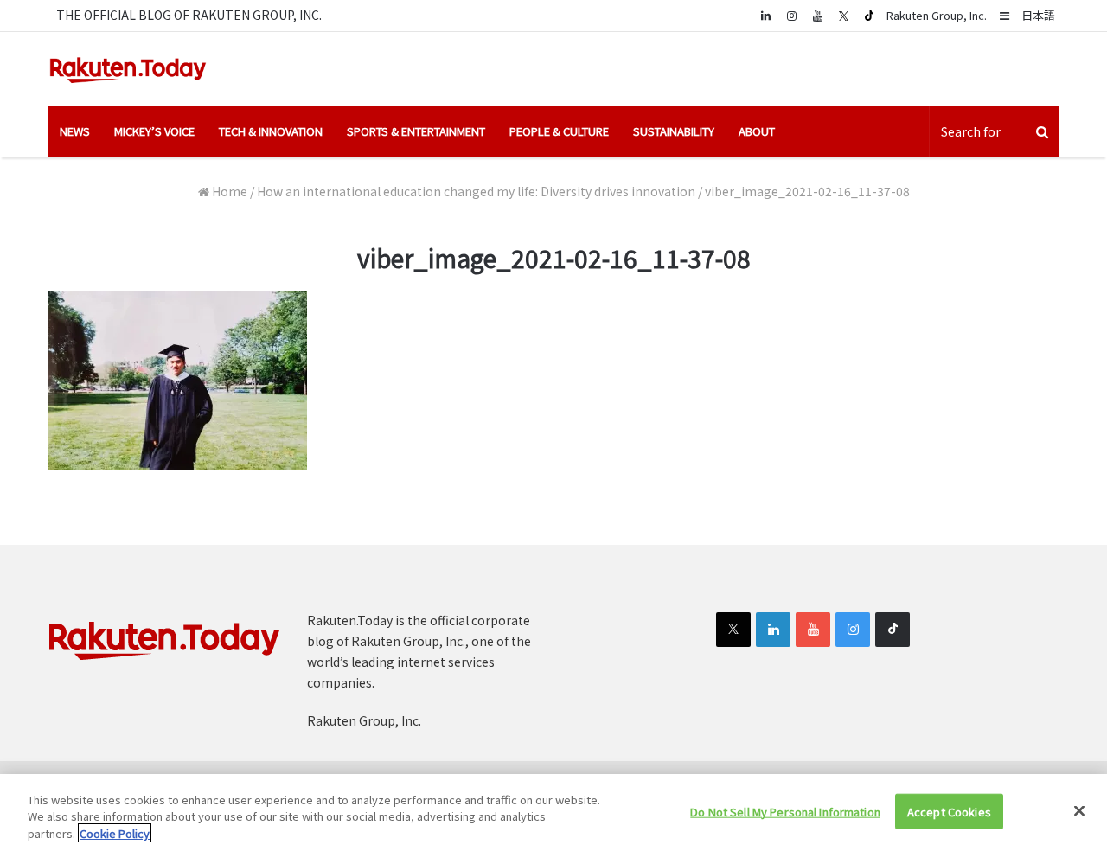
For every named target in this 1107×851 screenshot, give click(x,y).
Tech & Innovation (271, 131)
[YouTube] (817, 15)
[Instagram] (791, 15)
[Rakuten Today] (128, 69)
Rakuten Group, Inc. (936, 15)
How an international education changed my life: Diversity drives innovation (476, 191)
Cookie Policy (115, 833)
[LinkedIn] (773, 629)
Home (228, 191)
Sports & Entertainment (416, 131)
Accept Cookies (949, 811)
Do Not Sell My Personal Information (785, 811)
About (757, 131)
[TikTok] (869, 15)
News (75, 131)
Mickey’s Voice (154, 131)
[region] (553, 812)
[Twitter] (843, 15)
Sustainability (673, 131)
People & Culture (559, 131)
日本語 (1038, 15)
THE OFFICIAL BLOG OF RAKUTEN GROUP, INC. (189, 14)
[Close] (1079, 810)
